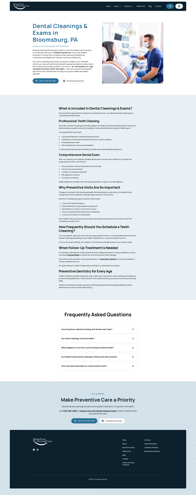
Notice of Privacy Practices (128, 464)
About (124, 444)
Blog (150, 6)
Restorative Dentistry (152, 451)
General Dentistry (150, 444)
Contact (158, 6)
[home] (21, 6)
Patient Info (141, 6)
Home (108, 6)
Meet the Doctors (128, 447)
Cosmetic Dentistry (151, 447)
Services (147, 440)
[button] (117, 6)
